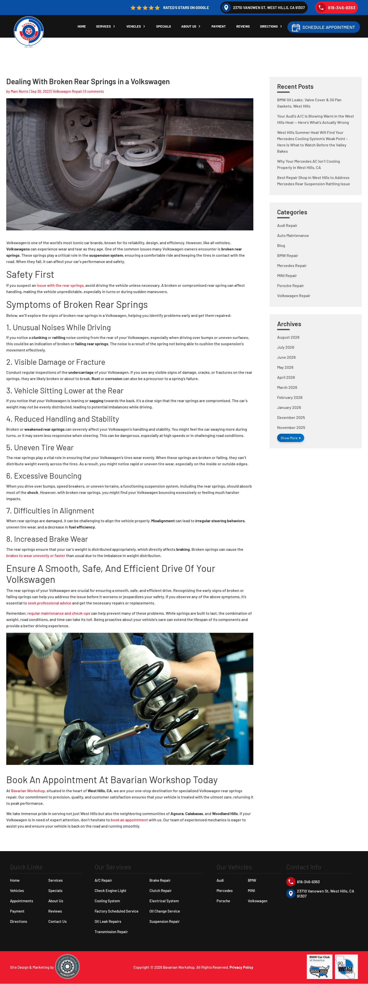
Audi (220, 880)
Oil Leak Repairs (108, 921)
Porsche (223, 901)
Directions (269, 26)
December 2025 (291, 417)
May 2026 (285, 367)
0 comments (94, 91)
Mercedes (225, 890)
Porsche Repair (290, 285)
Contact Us (57, 921)
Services (103, 26)
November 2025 (291, 427)
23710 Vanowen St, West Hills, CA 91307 (269, 7)
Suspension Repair (164, 921)
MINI (251, 890)
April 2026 (286, 377)
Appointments (21, 901)
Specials (163, 26)
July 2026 (285, 347)
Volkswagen (257, 901)
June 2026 (286, 357)
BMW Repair (287, 255)
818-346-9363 (341, 7)
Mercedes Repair (292, 265)
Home (82, 26)
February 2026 (289, 397)
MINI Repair (287, 275)
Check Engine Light (110, 890)
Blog (281, 245)
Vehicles (133, 26)
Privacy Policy (241, 967)
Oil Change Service (164, 911)
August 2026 (288, 337)
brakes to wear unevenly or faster (35, 555)
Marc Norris (19, 91)
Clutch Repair (160, 890)
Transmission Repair (111, 931)
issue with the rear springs (60, 285)
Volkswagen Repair (67, 91)
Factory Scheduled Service (116, 911)
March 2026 (287, 387)
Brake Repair (160, 880)
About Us (188, 26)
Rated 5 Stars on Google (186, 7)
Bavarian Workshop (28, 790)
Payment (219, 26)
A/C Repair (103, 880)
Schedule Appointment (328, 27)
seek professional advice (49, 602)
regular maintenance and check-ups (58, 613)
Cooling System (107, 901)
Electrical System (164, 901)
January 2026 (289, 407)
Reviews (243, 26)
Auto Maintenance (293, 235)
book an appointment (129, 819)
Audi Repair (287, 225)
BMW (252, 880)
